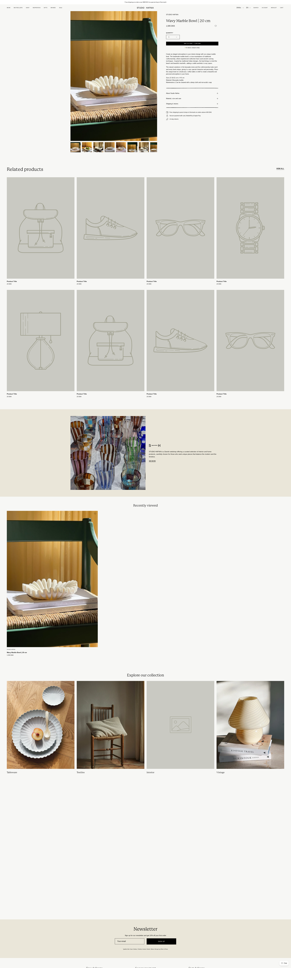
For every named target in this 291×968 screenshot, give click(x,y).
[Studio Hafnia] (145, 8)
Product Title (12, 281)
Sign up (161, 941)
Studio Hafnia (172, 14)
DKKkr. (239, 8)
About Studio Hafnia (172, 93)
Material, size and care (173, 98)
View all (280, 168)
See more (152, 461)
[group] (145, 2)
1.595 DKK (10, 655)
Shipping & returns (172, 104)
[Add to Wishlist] (215, 26)
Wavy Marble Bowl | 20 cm (17, 652)
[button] (45, 7)
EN (247, 8)
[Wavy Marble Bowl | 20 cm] (75, 147)
